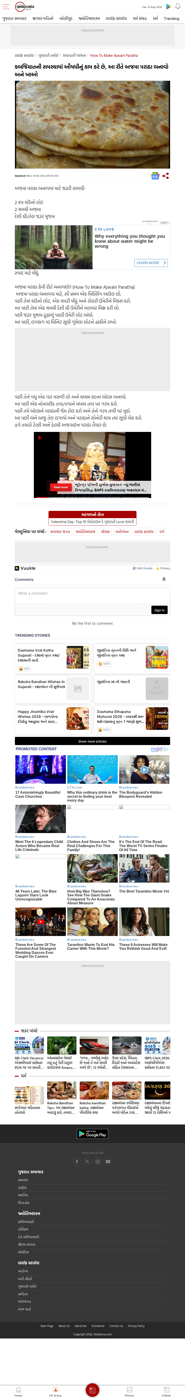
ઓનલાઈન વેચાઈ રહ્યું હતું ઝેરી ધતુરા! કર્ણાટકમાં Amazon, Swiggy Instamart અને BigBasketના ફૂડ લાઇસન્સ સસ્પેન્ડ (61, 1063)
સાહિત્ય (23, 1294)
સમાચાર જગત (60, 531)
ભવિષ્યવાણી (26, 1221)
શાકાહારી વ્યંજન (74, 55)
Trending (171, 18)
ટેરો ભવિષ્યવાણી (28, 1237)
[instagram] (108, 1161)
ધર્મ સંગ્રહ (140, 18)
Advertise (81, 1326)
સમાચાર (23, 1180)
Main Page (47, 1326)
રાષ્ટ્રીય (22, 1187)
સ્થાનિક (23, 1195)
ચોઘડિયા (23, 1252)
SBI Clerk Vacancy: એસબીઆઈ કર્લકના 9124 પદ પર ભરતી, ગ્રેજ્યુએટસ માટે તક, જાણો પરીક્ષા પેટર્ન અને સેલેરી (29, 1063)
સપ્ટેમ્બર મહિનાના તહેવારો (27, 1110)
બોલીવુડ (66, 18)
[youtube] (98, 1161)
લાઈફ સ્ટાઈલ (116, 18)
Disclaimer (98, 1326)
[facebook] (77, 1161)
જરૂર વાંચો (29, 1031)
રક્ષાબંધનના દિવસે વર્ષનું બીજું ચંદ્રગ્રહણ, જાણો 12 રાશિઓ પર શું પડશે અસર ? (159, 1108)
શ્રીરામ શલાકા (26, 1244)
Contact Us (116, 1326)
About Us (64, 1326)
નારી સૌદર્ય (25, 1278)
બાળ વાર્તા (24, 1309)
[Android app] (92, 1134)
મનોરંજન (122, 531)
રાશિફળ (23, 1229)
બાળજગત (24, 1301)
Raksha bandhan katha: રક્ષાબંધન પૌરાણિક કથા (93, 1108)
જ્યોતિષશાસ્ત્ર (89, 18)
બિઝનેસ (23, 1202)
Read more (61, 487)
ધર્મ (155, 18)
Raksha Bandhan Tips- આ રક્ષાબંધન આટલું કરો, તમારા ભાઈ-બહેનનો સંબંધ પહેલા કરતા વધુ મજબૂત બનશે (61, 1108)
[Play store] (168, 6)
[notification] (177, 6)
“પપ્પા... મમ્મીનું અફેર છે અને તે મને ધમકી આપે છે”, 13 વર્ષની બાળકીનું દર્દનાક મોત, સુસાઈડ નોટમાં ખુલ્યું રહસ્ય (94, 1063)
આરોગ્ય (23, 1271)
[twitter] (87, 1161)
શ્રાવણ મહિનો (42, 18)
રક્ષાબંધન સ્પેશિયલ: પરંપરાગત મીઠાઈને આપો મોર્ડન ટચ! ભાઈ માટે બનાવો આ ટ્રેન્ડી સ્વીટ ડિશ (126, 1108)
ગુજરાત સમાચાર (14, 18)
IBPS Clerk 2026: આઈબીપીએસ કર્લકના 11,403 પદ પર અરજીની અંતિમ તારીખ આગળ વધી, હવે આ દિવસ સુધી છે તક (159, 1063)
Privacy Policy (136, 1326)
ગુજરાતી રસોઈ (48, 55)
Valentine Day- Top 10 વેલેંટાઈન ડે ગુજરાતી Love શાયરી (92, 521)
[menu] (7, 6)
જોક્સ (105, 531)
